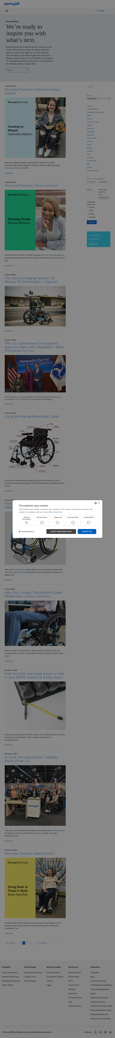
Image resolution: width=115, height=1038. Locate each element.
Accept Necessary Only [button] (61, 531)
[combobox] (96, 503)
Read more (58, 512)
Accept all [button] (87, 531)
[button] (26, 531)
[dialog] (57, 519)
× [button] (99, 503)
